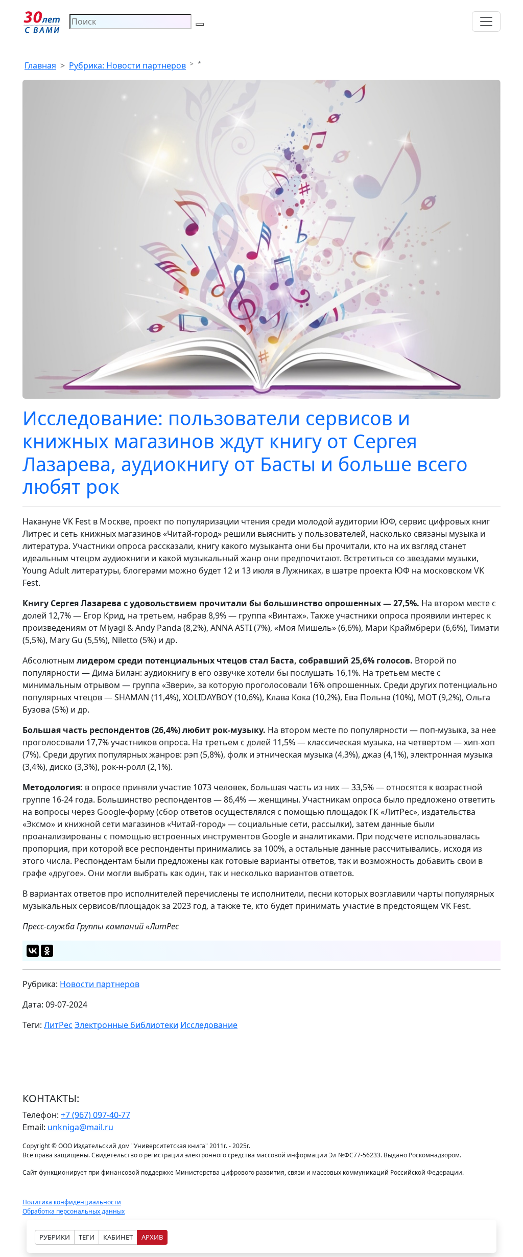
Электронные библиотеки (126, 1025)
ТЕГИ (86, 1237)
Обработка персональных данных (73, 1211)
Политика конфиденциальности (71, 1202)
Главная (40, 65)
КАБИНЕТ (118, 1237)
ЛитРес (58, 1025)
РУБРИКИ (54, 1237)
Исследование (208, 1025)
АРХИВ (152, 1237)
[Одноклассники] (47, 951)
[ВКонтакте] (33, 951)
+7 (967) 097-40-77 (95, 1115)
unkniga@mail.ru (80, 1127)
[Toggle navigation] (486, 21)
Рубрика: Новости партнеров (127, 65)
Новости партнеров (99, 984)
